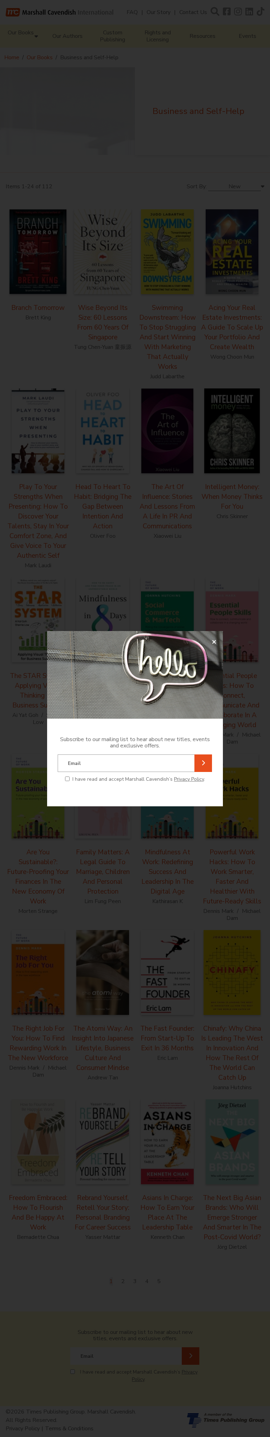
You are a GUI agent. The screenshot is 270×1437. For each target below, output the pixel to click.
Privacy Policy (189, 779)
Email (74, 763)
